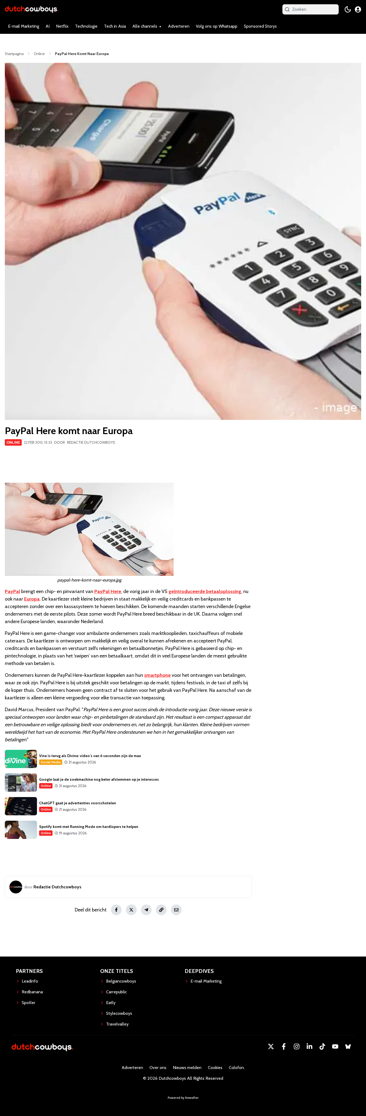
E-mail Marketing (23, 26)
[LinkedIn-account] (309, 1046)
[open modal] (358, 9)
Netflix (62, 26)
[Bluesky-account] (348, 1046)
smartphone (157, 675)
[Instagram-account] (296, 1046)
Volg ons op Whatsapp (216, 26)
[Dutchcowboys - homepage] (31, 9)
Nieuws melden (187, 1067)
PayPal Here (107, 591)
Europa (32, 599)
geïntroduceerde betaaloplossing (205, 591)
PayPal (12, 591)
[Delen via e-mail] (176, 909)
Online (13, 442)
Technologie (86, 26)
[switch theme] (348, 9)
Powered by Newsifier (183, 1098)
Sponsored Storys (260, 26)
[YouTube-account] (335, 1046)
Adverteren (178, 26)
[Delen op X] (131, 909)
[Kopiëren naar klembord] (161, 909)
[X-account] (271, 1046)
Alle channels (144, 26)
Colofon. (237, 1067)
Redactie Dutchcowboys (91, 442)
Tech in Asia (115, 26)
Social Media (51, 762)
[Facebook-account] (284, 1046)
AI (48, 26)
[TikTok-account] (322, 1046)
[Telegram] (146, 909)
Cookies (215, 1067)
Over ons (158, 1067)
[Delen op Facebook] (116, 909)
